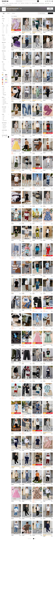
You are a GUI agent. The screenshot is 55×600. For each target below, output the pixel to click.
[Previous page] (32, 538)
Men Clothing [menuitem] (27, 3)
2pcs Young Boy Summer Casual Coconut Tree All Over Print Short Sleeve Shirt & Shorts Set (16, 414)
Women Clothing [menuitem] (11, 3)
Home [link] (3, 5)
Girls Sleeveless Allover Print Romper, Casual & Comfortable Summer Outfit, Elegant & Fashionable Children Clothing (48, 221)
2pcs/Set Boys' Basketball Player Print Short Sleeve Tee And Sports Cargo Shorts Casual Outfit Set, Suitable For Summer (48, 361)
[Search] (38, 1)
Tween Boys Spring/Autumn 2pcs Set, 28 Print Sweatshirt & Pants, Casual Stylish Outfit (27, 31)
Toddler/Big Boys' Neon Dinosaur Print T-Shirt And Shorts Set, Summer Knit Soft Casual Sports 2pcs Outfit (16, 344)
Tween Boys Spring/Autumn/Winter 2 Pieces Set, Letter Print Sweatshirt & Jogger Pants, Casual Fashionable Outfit (16, 534)
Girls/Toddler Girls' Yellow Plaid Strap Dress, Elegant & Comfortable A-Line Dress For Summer (16, 151)
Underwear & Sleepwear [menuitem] (34, 3)
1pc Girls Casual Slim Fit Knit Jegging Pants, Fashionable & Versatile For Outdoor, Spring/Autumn (27, 116)
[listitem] (16, 25)
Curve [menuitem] (19, 3)
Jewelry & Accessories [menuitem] (41, 3)
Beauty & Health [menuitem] (47, 3)
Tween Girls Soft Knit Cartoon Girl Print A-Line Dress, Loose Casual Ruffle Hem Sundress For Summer (48, 344)
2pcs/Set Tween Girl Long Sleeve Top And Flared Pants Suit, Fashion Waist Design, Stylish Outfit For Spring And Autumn (16, 99)
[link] (47, 1)
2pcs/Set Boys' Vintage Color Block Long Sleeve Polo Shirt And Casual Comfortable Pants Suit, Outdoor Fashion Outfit (48, 379)
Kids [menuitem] (30, 3)
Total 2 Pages (29, 538)
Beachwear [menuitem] (15, 3)
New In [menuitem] (7, 3)
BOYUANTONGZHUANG (12, 8)
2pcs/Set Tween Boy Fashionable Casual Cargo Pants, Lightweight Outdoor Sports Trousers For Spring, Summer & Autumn (16, 361)
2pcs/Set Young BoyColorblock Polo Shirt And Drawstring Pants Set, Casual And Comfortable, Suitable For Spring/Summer (48, 239)
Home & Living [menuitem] (22, 3)
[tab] (3, 13)
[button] (50, 1)
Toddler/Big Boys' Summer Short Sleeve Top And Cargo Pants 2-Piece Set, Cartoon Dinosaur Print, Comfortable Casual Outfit (16, 239)
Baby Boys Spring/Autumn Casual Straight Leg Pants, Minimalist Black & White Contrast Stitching (27, 361)
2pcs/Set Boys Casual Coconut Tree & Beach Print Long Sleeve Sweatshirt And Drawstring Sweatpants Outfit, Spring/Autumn (48, 151)
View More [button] (4, 59)
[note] (16, 30)
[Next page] (35, 538)
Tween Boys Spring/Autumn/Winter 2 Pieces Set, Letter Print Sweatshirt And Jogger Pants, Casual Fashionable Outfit (27, 99)
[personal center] (45, 1)
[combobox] (14, 16)
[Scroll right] (52, 3)
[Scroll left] (51, 3)
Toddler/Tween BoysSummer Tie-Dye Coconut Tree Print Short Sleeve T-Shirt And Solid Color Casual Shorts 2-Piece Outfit (37, 221)
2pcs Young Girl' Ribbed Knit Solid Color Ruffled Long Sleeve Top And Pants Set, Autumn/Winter (48, 116)
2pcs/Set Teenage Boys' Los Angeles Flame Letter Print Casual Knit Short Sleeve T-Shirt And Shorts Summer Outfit (16, 48)
